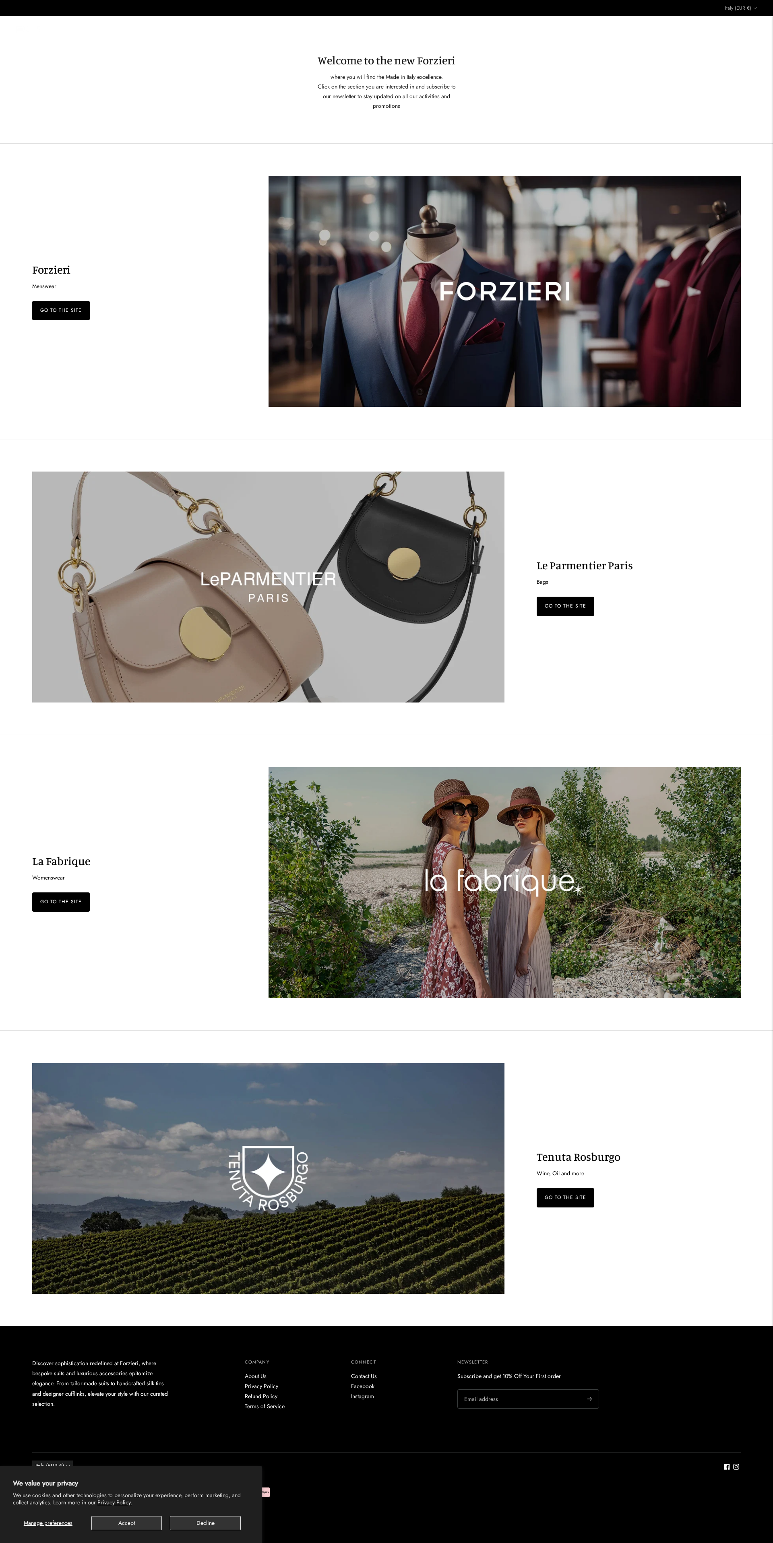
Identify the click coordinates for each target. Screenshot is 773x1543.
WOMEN (436, 29)
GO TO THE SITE (61, 310)
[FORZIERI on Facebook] (727, 1468)
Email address (479, 1389)
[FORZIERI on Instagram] (736, 1468)
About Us (256, 1376)
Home (257, 29)
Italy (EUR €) (738, 8)
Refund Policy (261, 1396)
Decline (205, 1523)
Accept (126, 1523)
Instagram (362, 1396)
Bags (334, 29)
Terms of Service (265, 1406)
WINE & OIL (475, 29)
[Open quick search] (712, 29)
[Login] (732, 29)
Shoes (313, 29)
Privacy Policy (261, 1386)
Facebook (362, 1386)
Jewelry (403, 29)
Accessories (367, 29)
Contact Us (511, 29)
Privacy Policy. (114, 1502)
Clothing (282, 29)
